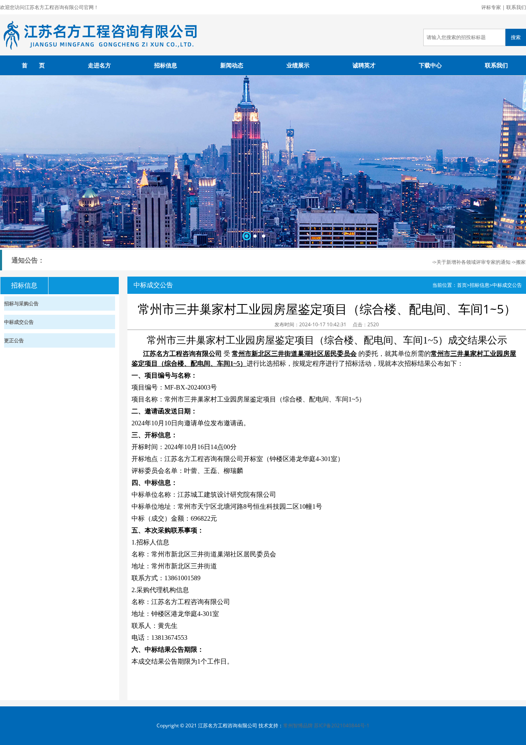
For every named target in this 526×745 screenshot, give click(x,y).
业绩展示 (297, 65)
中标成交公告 (507, 284)
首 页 (33, 65)
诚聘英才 (364, 65)
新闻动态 (231, 65)
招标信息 (165, 65)
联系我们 (516, 7)
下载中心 (430, 65)
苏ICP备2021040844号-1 (341, 725)
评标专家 (491, 7)
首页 (462, 284)
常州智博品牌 (298, 725)
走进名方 (99, 65)
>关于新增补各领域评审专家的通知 (465, 261)
